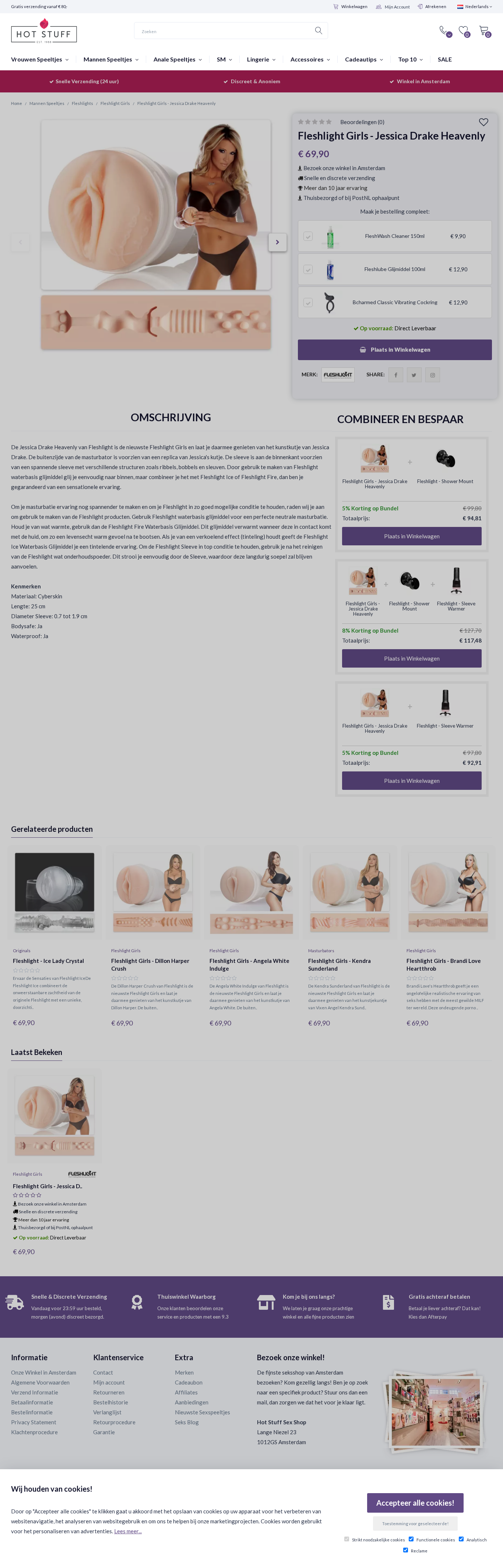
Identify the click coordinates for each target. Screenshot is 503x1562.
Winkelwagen (354, 6)
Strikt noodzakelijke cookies (378, 1539)
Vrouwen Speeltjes (37, 59)
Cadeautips (361, 59)
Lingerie (258, 59)
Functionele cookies (435, 1539)
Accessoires (308, 59)
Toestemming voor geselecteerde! (415, 1523)
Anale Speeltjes (175, 59)
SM (222, 59)
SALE (445, 59)
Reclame (419, 1550)
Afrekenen (435, 6)
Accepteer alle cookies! (415, 1502)
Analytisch (477, 1539)
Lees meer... (128, 1531)
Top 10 (408, 59)
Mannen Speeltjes (108, 59)
